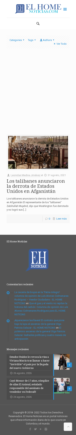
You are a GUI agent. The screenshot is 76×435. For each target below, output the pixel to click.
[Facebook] (30, 429)
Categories (16, 40)
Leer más (61, 218)
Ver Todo (61, 43)
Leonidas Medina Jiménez (25, 175)
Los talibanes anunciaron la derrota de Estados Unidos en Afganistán (36, 186)
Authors (47, 40)
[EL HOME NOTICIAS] (38, 9)
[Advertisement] (38, 94)
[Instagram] (46, 429)
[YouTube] (41, 429)
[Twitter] (35, 429)
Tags (30, 40)
